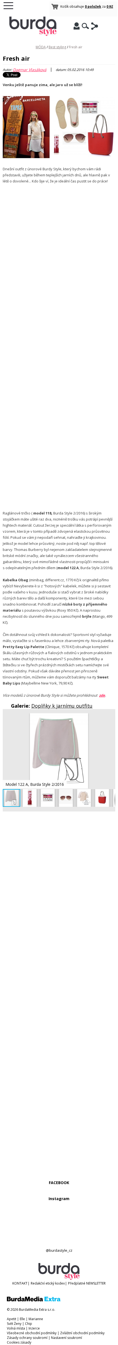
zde (102, 695)
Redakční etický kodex (48, 1283)
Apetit (11, 1319)
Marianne (36, 1319)
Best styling (57, 47)
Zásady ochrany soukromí (27, 1337)
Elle (22, 1319)
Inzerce (34, 1328)
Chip (28, 1323)
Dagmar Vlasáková (29, 69)
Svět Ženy (14, 1323)
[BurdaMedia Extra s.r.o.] (33, 1300)
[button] (110, 718)
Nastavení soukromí (66, 1337)
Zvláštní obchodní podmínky (82, 1333)
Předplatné (76, 1283)
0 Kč (109, 6)
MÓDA (41, 47)
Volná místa (16, 1328)
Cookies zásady (19, 1342)
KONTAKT (19, 1283)
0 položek (93, 6)
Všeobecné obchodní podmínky (32, 1333)
